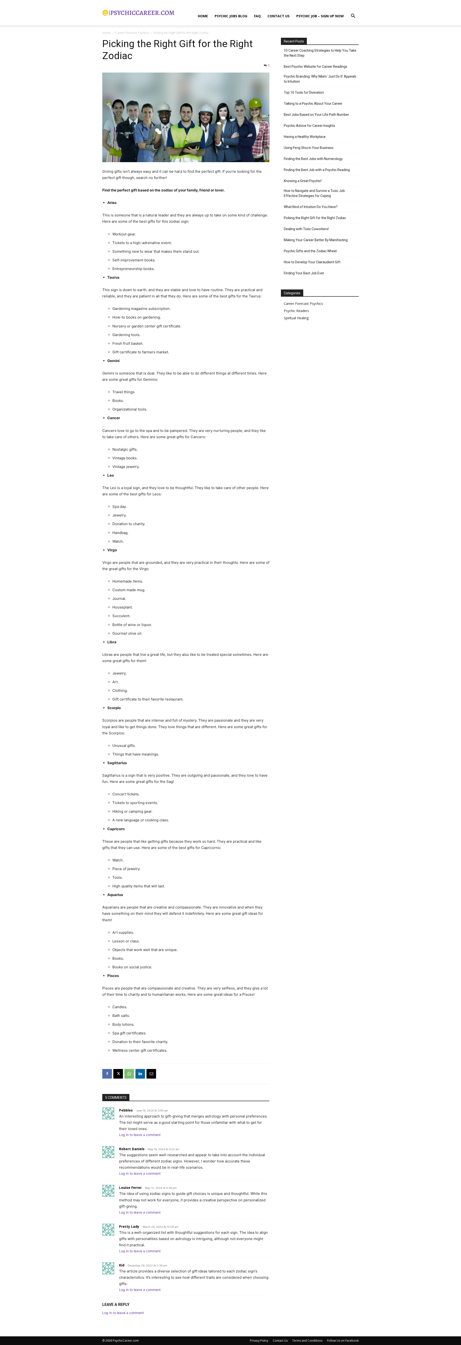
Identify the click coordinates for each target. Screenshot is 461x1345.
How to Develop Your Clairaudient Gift (312, 262)
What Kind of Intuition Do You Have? (311, 207)
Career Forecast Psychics (132, 33)
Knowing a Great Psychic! (302, 181)
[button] (353, 16)
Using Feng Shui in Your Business (309, 148)
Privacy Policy (259, 1341)
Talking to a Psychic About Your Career (313, 103)
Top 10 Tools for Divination (304, 92)
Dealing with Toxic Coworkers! (306, 229)
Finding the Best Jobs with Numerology (313, 159)
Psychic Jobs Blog (231, 16)
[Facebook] (107, 1074)
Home (203, 16)
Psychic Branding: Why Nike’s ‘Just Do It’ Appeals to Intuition (320, 78)
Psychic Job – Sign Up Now (320, 16)
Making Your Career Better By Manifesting (316, 240)
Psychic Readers (296, 310)
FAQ (257, 16)
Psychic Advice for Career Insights (309, 126)
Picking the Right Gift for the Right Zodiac (315, 218)
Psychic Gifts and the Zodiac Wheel (310, 251)
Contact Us (278, 16)
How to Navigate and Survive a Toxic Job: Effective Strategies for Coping (315, 193)
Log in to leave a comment (140, 1135)
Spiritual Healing (296, 318)
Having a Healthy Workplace (305, 137)
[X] (118, 1074)
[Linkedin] (140, 1074)
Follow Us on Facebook (343, 1341)
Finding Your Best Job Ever (304, 273)
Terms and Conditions (307, 1341)
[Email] (151, 1074)
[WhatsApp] (129, 1074)
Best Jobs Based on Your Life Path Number (316, 115)
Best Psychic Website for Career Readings (315, 66)
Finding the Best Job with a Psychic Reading (317, 170)
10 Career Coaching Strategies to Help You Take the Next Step (320, 53)
